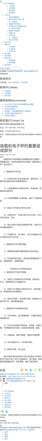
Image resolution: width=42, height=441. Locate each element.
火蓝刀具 (12, 35)
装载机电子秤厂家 (15, 374)
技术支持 (12, 51)
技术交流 (7, 42)
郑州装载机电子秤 (32, 71)
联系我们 (12, 12)
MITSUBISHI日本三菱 (16, 19)
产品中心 (7, 15)
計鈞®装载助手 (14, 17)
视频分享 (7, 58)
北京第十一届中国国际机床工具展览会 (17, 111)
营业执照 (8, 430)
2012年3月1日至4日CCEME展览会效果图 (19, 104)
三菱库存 (14, 21)
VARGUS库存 (16, 28)
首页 (9, 82)
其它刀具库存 (13, 40)
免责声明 (31, 430)
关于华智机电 (9, 3)
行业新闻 (12, 49)
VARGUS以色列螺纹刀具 (17, 26)
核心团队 (12, 10)
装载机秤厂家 (21, 71)
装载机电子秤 (4, 374)
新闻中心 (7, 44)
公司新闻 (12, 46)
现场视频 (12, 60)
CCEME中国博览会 (11, 106)
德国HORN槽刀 (14, 31)
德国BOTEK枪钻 (14, 24)
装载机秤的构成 (11, 378)
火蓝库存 (14, 37)
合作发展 (7, 55)
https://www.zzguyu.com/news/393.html (22, 376)
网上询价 (7, 53)
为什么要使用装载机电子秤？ (16, 381)
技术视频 (12, 62)
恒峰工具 (12, 33)
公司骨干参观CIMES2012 (13, 113)
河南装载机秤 (11, 71)
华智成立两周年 (9, 115)
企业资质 (12, 8)
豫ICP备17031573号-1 (20, 430)
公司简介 (12, 6)
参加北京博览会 (9, 109)
